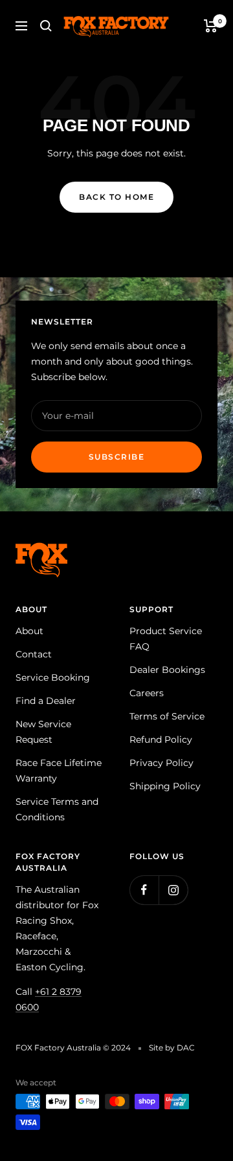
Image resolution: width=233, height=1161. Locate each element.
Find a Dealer (46, 701)
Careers (146, 693)
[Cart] (210, 25)
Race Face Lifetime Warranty (59, 770)
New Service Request (43, 731)
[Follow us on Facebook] (144, 889)
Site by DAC (172, 1047)
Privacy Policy (161, 763)
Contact (34, 654)
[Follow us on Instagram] (173, 889)
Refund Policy (160, 739)
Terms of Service (167, 716)
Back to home (116, 197)
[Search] (46, 26)
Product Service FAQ (165, 638)
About (29, 631)
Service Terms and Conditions (57, 809)
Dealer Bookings (167, 670)
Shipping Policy (165, 786)
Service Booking (53, 677)
